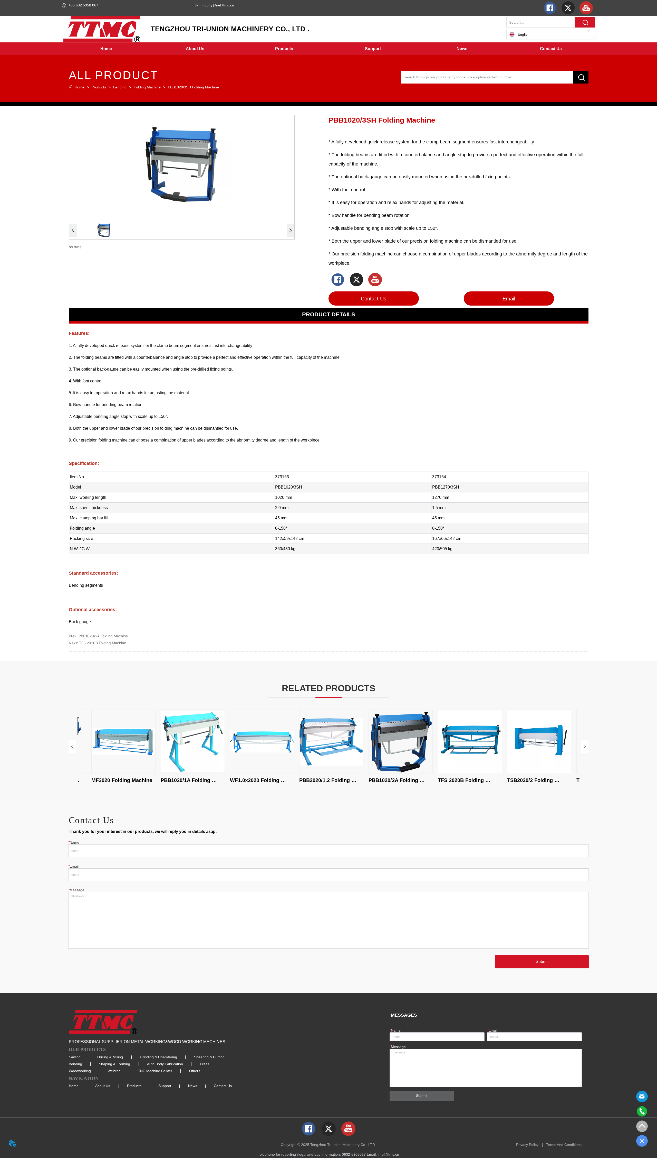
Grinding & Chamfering (158, 1057)
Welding (114, 1071)
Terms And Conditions (564, 1145)
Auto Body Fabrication (165, 1064)
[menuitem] (195, 48)
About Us (102, 1086)
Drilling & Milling (110, 1057)
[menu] (328, 48)
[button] (195, 49)
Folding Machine (147, 87)
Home (79, 87)
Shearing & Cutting (209, 1057)
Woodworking (80, 1071)
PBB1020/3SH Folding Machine (193, 87)
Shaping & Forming (114, 1064)
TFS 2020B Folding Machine (102, 643)
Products (99, 87)
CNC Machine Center (155, 1071)
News (192, 1086)
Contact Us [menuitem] (551, 49)
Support (164, 1086)
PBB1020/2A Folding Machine (103, 636)
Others (194, 1071)
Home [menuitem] (106, 49)
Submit (542, 961)
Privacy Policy (527, 1145)
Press (204, 1064)
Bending (120, 87)
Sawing (75, 1057)
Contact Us (223, 1086)
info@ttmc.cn (388, 1154)
